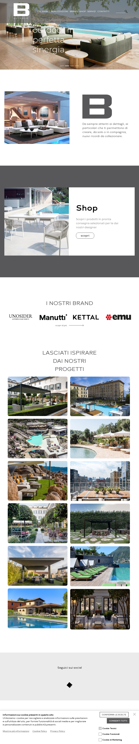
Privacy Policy (57, 731)
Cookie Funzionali (110, 734)
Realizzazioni (59, 11)
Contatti (103, 11)
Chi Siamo (43, 11)
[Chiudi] (135, 714)
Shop (82, 11)
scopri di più (61, 325)
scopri (85, 235)
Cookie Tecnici (109, 728)
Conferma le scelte (114, 715)
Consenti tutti (118, 721)
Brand (74, 11)
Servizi (91, 11)
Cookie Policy (39, 731)
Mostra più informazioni (16, 731)
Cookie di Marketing (112, 740)
